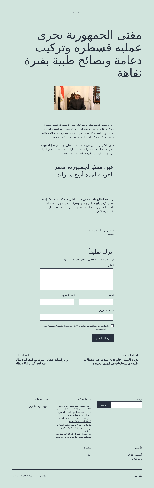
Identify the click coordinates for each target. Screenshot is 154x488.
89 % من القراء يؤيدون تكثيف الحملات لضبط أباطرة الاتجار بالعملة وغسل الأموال (74, 428)
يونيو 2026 (137, 459)
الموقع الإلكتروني (106, 310)
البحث (139, 399)
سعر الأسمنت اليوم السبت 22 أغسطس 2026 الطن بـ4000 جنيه (73, 420)
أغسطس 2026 (135, 454)
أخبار (89, 454)
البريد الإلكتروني (67, 295)
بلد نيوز (77, 11)
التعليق (110, 265)
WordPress (26, 475)
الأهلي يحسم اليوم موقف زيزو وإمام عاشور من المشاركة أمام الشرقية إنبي (74, 407)
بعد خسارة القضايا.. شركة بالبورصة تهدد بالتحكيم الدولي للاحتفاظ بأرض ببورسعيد (73, 435)
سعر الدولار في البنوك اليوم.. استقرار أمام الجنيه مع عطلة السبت (74, 413)
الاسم (110, 295)
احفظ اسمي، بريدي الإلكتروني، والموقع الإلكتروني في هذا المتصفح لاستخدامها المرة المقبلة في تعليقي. (77, 327)
